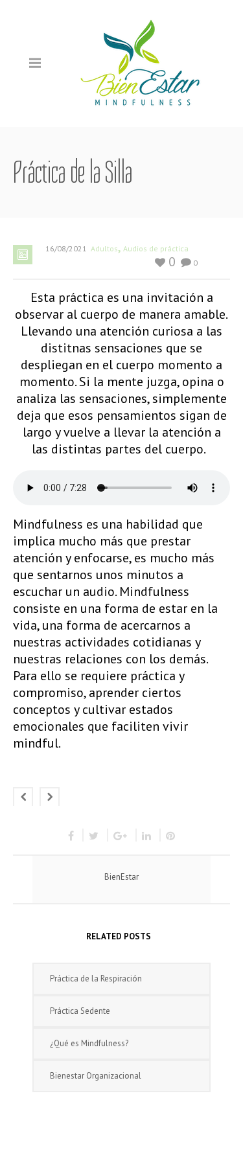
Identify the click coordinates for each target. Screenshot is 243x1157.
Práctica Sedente (80, 1010)
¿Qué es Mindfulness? (89, 1043)
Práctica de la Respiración (96, 978)
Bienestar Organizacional (95, 1075)
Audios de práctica (156, 248)
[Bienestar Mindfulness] (141, 62)
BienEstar (121, 876)
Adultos (104, 248)
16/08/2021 (66, 248)
